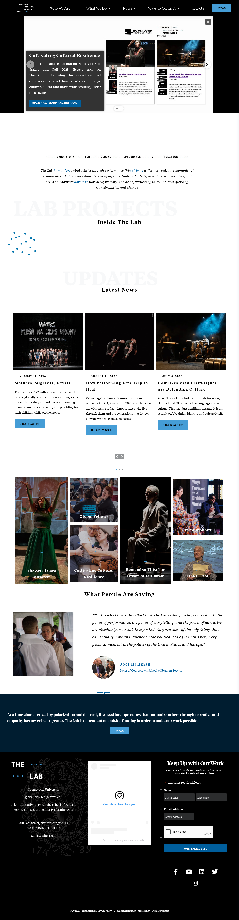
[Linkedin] (202, 871)
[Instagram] (195, 883)
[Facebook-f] (176, 871)
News (127, 8)
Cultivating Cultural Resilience (64, 55)
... (94, 509)
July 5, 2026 (172, 376)
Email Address (174, 809)
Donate (221, 8)
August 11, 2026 (32, 376)
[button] (208, 22)
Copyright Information (125, 910)
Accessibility (144, 910)
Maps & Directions (43, 835)
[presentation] (117, 456)
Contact (165, 910)
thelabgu (109, 840)
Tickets (198, 8)
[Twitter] (215, 871)
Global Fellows (94, 516)
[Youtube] (189, 871)
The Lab (96, 840)
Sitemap (156, 910)
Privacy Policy (105, 910)
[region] (118, 64)
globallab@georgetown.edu (43, 797)
